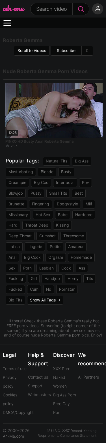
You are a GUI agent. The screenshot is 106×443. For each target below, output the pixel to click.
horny (73, 278)
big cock (32, 257)
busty (66, 171)
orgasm (55, 257)
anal (12, 257)
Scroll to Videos (32, 50)
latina (14, 246)
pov (85, 182)
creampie (17, 182)
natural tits (56, 160)
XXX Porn (61, 368)
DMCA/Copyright (18, 412)
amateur (76, 246)
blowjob (15, 193)
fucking (15, 278)
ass (82, 268)
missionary (18, 214)
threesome (73, 235)
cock (66, 268)
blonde (47, 171)
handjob (52, 278)
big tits (15, 299)
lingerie (34, 246)
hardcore (83, 214)
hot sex (43, 214)
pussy (36, 193)
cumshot (47, 235)
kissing (62, 225)
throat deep (36, 225)
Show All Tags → (45, 299)
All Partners (88, 377)
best (79, 193)
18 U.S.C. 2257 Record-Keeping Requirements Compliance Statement (67, 433)
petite (55, 246)
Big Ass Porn (64, 394)
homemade (81, 257)
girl (34, 278)
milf (89, 203)
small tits (58, 193)
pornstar (67, 289)
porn (27, 268)
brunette (16, 203)
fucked (15, 289)
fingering (40, 203)
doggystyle (67, 203)
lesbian (46, 268)
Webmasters (39, 394)
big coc (41, 182)
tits (89, 278)
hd (48, 289)
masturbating (20, 171)
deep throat (20, 235)
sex (12, 268)
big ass (81, 160)
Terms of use (15, 368)
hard (13, 225)
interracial (65, 182)
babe (63, 214)
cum (34, 289)
